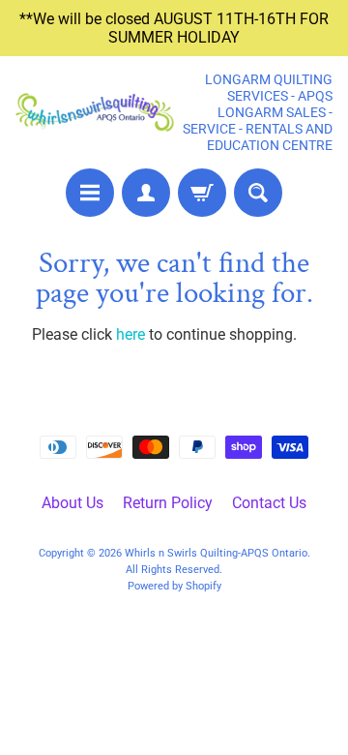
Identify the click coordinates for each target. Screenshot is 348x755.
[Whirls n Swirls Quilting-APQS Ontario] (94, 112)
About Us (72, 503)
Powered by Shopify (174, 586)
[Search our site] (258, 192)
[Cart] (202, 192)
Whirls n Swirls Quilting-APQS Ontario (216, 553)
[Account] (146, 192)
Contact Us (269, 503)
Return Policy (168, 503)
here (130, 334)
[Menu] (90, 192)
